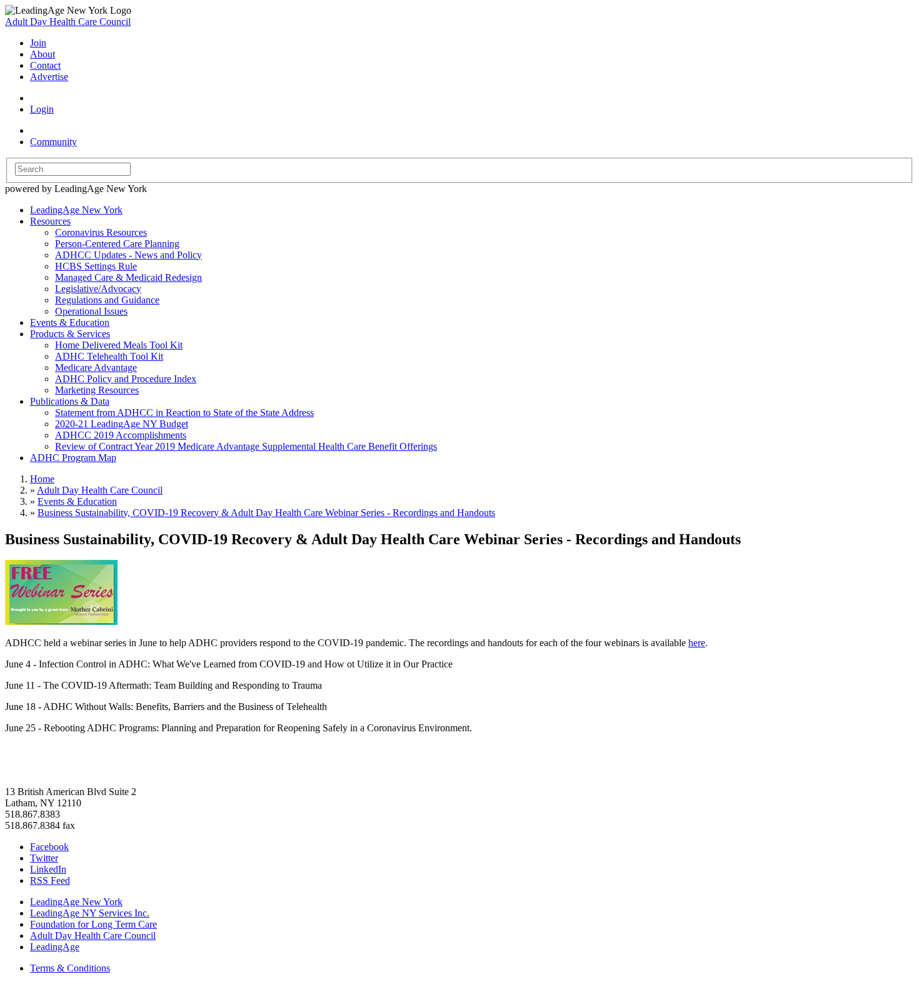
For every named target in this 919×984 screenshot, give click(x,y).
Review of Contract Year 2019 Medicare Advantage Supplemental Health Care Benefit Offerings (246, 446)
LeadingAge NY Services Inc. (89, 913)
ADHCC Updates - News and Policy (128, 255)
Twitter (44, 858)
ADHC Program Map (73, 457)
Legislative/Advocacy (98, 288)
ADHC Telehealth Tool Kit (109, 356)
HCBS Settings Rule (96, 266)
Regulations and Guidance (107, 300)
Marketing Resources (97, 390)
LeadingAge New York (76, 210)
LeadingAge (54, 946)
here (696, 642)
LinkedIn (48, 869)
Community (53, 141)
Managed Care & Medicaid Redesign (128, 277)
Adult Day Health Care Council (68, 21)
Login (42, 109)
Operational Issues (91, 311)
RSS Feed (50, 880)
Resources (50, 221)
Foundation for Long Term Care (93, 924)
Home (42, 479)
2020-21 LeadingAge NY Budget (121, 423)
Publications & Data (69, 401)
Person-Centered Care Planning (117, 243)
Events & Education (69, 322)
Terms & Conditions (70, 968)
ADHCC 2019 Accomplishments (120, 435)
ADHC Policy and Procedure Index (125, 378)
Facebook (49, 846)
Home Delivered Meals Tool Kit (119, 345)
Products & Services (70, 333)
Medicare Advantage (96, 367)
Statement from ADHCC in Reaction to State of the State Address (184, 412)
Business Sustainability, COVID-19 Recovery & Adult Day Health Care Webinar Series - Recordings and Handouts (266, 512)
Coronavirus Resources (101, 232)
